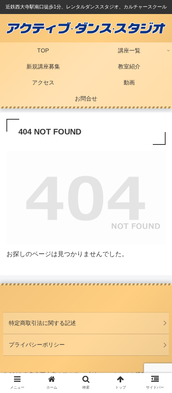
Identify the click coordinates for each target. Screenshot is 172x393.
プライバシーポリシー (37, 344)
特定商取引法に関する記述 (42, 323)
